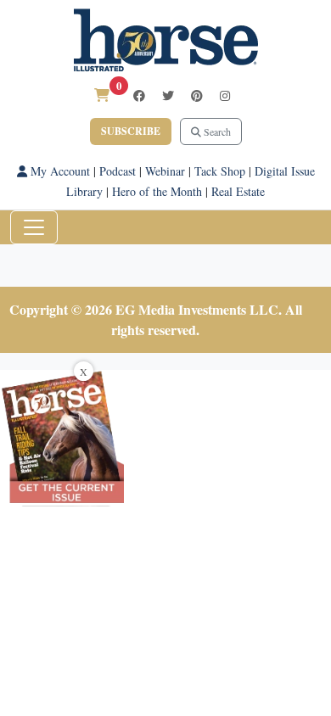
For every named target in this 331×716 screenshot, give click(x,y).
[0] (101, 94)
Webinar (165, 171)
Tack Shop (219, 171)
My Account (58, 171)
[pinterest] (197, 95)
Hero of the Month (157, 191)
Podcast (117, 171)
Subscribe (130, 131)
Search (216, 131)
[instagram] (225, 95)
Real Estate (238, 191)
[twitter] (168, 95)
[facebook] (139, 95)
